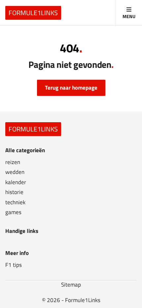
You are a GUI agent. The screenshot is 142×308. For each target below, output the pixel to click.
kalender (15, 182)
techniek (15, 202)
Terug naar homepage (71, 87)
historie (14, 192)
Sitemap (71, 284)
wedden (14, 172)
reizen (12, 162)
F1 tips (13, 265)
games (13, 212)
